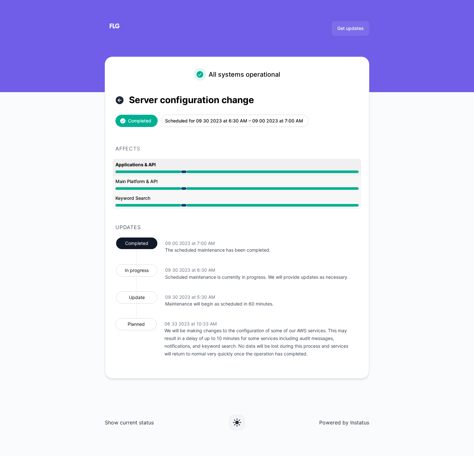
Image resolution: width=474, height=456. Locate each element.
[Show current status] (119, 100)
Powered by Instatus (344, 422)
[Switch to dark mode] (237, 422)
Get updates (350, 28)
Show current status (129, 422)
